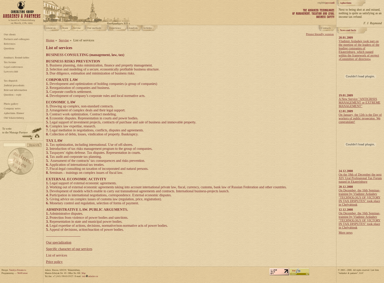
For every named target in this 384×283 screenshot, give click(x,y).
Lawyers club (11, 71)
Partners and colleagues (16, 39)
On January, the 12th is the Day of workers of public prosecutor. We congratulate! (360, 118)
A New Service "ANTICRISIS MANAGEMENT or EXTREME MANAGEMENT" (359, 102)
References (9, 44)
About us (51, 28)
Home (50, 40)
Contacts (326, 28)
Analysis (133, 28)
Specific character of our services (69, 249)
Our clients (10, 34)
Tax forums (10, 62)
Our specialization (58, 242)
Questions (9, 48)
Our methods (94, 28)
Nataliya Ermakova (17, 269)
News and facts (348, 30)
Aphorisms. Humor (14, 113)
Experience (115, 28)
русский (330, 2)
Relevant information (15, 90)
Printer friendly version (320, 34)
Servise (77, 28)
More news (345, 232)
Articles (147, 28)
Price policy (54, 262)
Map (84, 273)
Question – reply (13, 94)
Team (65, 28)
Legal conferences (13, 67)
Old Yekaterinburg (14, 118)
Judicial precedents (14, 85)
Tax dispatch (10, 80)
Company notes (12, 108)
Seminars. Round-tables (16, 57)
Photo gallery (11, 104)
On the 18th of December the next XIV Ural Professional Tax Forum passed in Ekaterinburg (360, 178)
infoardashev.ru (90, 276)
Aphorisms (345, 3)
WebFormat (22, 273)
